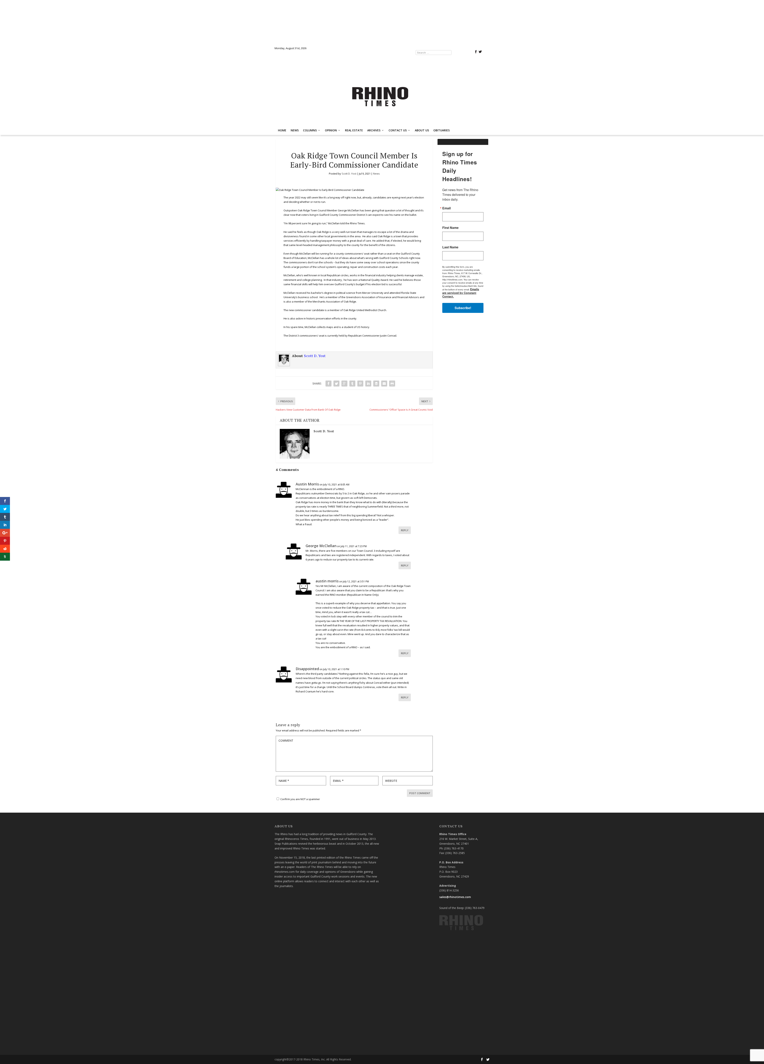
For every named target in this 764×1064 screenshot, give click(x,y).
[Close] (440, 473)
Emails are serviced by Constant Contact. (412, 571)
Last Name (333, 545)
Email (329, 506)
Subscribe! (382, 582)
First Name (333, 526)
